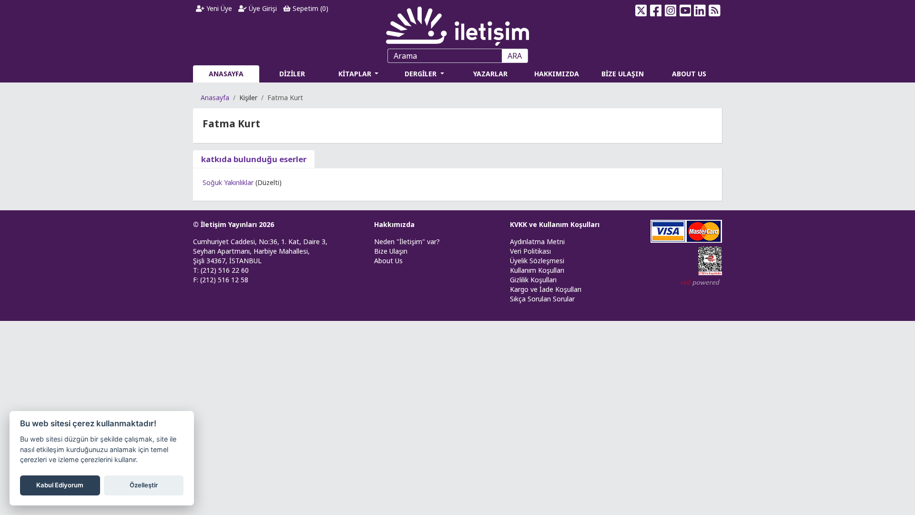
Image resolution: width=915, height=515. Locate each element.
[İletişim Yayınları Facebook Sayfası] (656, 10)
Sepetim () (309, 8)
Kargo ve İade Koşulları (545, 289)
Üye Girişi (262, 8)
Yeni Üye (218, 8)
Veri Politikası (530, 251)
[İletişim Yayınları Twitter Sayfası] (641, 10)
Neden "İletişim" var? (407, 241)
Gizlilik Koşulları (533, 279)
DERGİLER (421, 73)
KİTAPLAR (355, 73)
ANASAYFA (226, 73)
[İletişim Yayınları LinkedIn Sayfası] (699, 10)
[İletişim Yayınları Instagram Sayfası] (670, 10)
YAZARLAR (490, 73)
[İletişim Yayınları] (457, 23)
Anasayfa (215, 97)
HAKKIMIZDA (556, 73)
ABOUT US (689, 73)
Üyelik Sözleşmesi (537, 260)
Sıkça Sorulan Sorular (542, 298)
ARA (515, 56)
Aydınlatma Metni (537, 241)
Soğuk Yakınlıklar (228, 182)
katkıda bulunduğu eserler (253, 159)
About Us (388, 260)
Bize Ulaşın (390, 251)
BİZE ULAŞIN (622, 73)
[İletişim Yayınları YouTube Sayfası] (685, 10)
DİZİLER (292, 73)
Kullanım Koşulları (537, 270)
